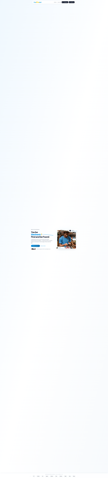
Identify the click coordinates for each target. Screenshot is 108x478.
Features (55, 2)
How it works (59, 2)
